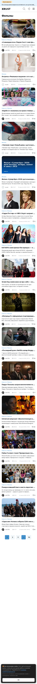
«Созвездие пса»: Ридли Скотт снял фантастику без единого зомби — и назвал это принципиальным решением (18, 42)
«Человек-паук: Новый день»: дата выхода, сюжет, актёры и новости (18, 145)
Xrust (6, 9)
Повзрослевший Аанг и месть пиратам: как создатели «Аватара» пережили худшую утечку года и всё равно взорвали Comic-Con (18, 487)
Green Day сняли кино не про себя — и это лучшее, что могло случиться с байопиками (18, 282)
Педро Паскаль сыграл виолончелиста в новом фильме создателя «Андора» (18, 385)
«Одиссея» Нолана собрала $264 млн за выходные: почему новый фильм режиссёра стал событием (18, 522)
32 (29, 537)
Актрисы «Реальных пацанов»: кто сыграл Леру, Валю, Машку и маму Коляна (18, 76)
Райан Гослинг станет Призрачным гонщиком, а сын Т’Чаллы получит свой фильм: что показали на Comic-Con (18, 453)
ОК (18, 680)
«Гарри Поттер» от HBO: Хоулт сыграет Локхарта (18, 213)
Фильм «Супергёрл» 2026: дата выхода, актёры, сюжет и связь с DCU (18, 179)
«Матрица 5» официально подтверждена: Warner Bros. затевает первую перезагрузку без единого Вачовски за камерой (18, 316)
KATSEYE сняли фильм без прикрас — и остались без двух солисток (18, 248)
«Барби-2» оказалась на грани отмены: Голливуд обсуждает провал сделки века (18, 111)
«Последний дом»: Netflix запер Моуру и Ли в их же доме (18, 350)
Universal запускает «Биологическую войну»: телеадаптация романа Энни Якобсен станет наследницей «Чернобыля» (18, 419)
